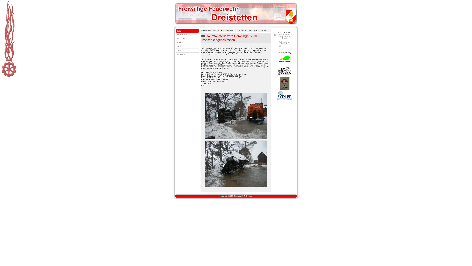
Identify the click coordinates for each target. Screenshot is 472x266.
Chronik (180, 42)
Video (179, 50)
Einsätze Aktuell (182, 35)
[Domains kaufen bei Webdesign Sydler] (284, 100)
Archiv (179, 46)
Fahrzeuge (181, 39)
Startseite (215, 30)
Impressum (181, 54)
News (179, 31)
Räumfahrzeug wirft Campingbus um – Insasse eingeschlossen (230, 38)
